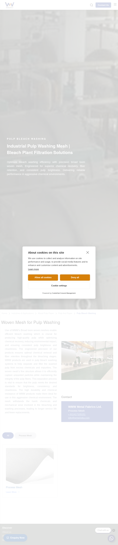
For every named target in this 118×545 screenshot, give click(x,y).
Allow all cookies (43, 277)
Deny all (75, 277)
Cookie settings (59, 285)
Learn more (33, 269)
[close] (87, 252)
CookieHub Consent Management (64, 293)
